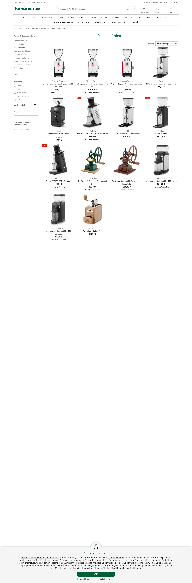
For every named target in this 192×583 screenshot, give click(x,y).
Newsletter (41, 2)
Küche (27, 28)
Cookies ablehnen (84, 579)
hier (52, 568)
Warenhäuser (19, 2)
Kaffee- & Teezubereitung (40, 28)
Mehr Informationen (107, 579)
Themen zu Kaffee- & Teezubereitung (22, 123)
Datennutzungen (116, 557)
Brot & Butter (30, 2)
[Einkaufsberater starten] (133, 8)
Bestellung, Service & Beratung (160, 2)
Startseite (18, 28)
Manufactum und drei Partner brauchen (40, 557)
